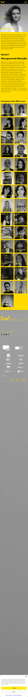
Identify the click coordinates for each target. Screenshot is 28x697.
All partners (4, 375)
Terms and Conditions (9, 695)
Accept (14, 688)
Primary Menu (25, 2)
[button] (26, 676)
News (6, 331)
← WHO (2, 5)
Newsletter (11, 331)
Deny (14, 691)
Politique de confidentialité (17, 695)
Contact (2, 331)
